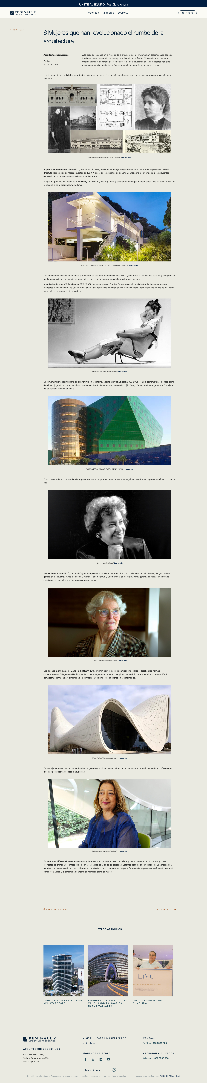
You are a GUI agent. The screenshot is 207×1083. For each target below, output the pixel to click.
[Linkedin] (101, 1059)
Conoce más (126, 157)
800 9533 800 (161, 1058)
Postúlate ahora (117, 4)
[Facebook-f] (85, 1059)
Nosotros (93, 13)
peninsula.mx (89, 1043)
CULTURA (123, 13)
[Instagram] (93, 1059)
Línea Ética (92, 1070)
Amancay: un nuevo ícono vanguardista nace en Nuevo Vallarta (107, 1003)
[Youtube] (108, 1059)
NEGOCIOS (108, 13)
